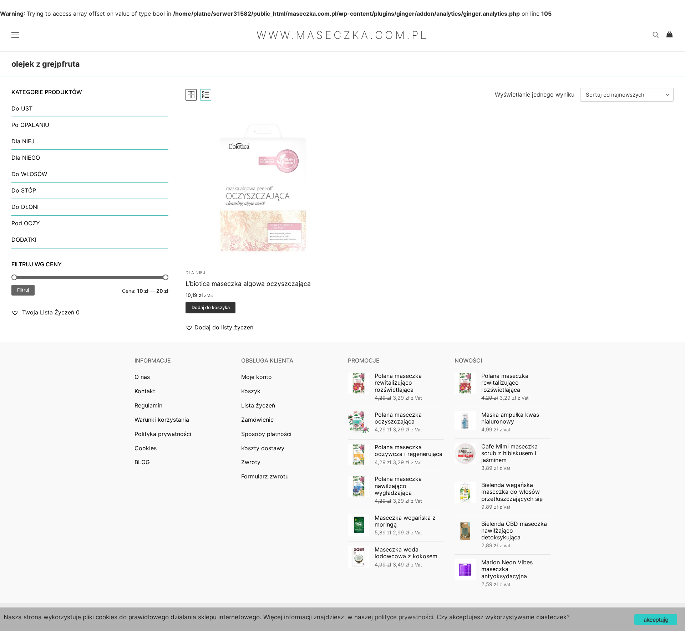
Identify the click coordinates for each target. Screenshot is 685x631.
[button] (219, 327)
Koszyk (250, 391)
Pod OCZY (25, 223)
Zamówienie (257, 419)
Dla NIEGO (25, 157)
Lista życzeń (258, 405)
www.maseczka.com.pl (342, 35)
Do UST (21, 108)
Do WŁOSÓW (29, 174)
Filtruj (23, 290)
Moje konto (256, 376)
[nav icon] (16, 34)
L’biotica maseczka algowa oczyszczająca (248, 283)
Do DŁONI (25, 206)
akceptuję (656, 619)
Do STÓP (23, 190)
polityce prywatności (404, 617)
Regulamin (148, 405)
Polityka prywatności (163, 433)
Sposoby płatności (266, 433)
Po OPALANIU (30, 124)
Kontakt (145, 391)
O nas (142, 376)
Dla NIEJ (195, 272)
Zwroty (250, 462)
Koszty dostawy (262, 448)
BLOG (142, 462)
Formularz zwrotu (265, 476)
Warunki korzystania (162, 419)
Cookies (146, 448)
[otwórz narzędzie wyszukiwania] (656, 35)
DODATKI (23, 239)
